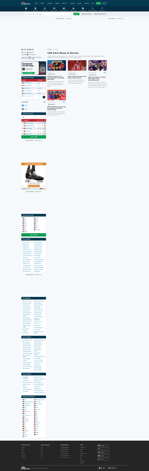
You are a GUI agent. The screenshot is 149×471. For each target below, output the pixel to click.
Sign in (104, 3)
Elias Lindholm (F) (28, 90)
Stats (36, 3)
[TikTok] (33, 50)
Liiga (37, 225)
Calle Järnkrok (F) (27, 83)
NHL (39, 90)
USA (22, 451)
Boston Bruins (26, 244)
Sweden (23, 447)
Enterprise (82, 461)
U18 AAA (49, 49)
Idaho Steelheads (26, 358)
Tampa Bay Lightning (38, 259)
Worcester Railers (38, 369)
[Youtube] (30, 50)
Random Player (87, 14)
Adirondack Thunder (27, 340)
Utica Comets (37, 329)
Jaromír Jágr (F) (27, 88)
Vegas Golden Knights (39, 267)
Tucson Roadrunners (38, 327)
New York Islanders (38, 244)
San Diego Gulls (37, 314)
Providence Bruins (38, 309)
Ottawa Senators (38, 248)
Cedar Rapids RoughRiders (25, 377)
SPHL (25, 224)
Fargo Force (25, 387)
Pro (93, 3)
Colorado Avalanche (27, 253)
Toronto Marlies (37, 325)
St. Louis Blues (37, 257)
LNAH (37, 425)
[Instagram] (28, 50)
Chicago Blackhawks (27, 251)
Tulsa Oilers (36, 364)
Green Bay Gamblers (27, 389)
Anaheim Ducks (26, 242)
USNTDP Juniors (37, 388)
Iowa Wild (25, 331)
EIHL (37, 405)
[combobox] (50, 13)
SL (24, 425)
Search (76, 14)
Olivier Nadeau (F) (28, 85)
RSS (81, 459)
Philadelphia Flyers (38, 249)
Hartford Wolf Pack (27, 323)
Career (81, 463)
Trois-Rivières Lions (38, 362)
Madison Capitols (38, 377)
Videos (57, 3)
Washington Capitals (38, 269)
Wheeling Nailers (38, 366)
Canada (22, 449)
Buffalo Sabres (26, 246)
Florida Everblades (27, 349)
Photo (81, 455)
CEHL (37, 407)
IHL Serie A (38, 401)
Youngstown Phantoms (39, 392)
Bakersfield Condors (27, 303)
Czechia (39, 88)
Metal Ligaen (27, 411)
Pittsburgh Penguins (38, 251)
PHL (37, 411)
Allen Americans (26, 342)
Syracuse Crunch (38, 321)
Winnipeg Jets (37, 271)
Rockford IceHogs (38, 312)
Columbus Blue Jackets (28, 255)
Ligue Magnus (39, 403)
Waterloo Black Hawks (39, 390)
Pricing (87, 3)
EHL (25, 413)
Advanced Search (101, 14)
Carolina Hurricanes (27, 249)
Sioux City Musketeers (39, 382)
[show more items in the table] (44, 97)
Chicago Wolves (26, 310)
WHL (25, 227)
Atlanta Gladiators (27, 344)
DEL (25, 426)
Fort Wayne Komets (27, 351)
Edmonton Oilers (26, 261)
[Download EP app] (33, 68)
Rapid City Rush (37, 345)
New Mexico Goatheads (39, 340)
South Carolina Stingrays (37, 353)
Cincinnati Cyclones (27, 347)
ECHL (25, 222)
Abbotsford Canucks (27, 301)
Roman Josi (28, 131)
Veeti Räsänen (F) (28, 93)
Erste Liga (38, 409)
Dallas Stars (25, 257)
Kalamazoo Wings (26, 364)
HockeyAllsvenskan (28, 401)
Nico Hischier (29, 134)
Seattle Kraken (37, 255)
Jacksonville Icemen (27, 362)
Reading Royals (37, 347)
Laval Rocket (25, 332)
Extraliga (38, 229)
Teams (42, 3)
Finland (22, 453)
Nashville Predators (27, 271)
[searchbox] (50, 13)
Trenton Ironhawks (38, 360)
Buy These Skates (33, 186)
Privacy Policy (83, 453)
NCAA (25, 225)
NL (36, 227)
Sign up (98, 3)
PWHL (37, 434)
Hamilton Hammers (27, 321)
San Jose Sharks (37, 253)
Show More (33, 137)
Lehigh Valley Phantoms (39, 301)
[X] (25, 50)
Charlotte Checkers (27, 309)
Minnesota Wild (26, 267)
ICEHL (25, 436)
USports (37, 426)
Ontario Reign (37, 307)
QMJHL (25, 231)
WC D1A (26, 434)
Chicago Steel (26, 380)
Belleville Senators (27, 305)
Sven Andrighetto (30, 123)
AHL (25, 220)
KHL (37, 222)
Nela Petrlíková (32, 54)
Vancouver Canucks (38, 265)
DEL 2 (25, 428)
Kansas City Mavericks (28, 366)
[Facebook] (22, 50)
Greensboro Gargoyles (28, 353)
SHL (39, 83)
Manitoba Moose (37, 303)
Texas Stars (36, 323)
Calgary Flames (26, 248)
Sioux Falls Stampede (38, 384)
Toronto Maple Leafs (38, 261)
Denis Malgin (29, 128)
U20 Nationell (27, 403)
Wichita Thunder (37, 367)
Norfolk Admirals (37, 342)
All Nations (23, 457)
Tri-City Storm (37, 386)
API (81, 457)
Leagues (49, 3)
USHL (37, 218)
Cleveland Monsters (27, 312)
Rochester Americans (39, 310)
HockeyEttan (27, 405)
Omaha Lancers (37, 381)
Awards (79, 3)
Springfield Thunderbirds (37, 319)
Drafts (63, 3)
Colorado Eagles (26, 318)
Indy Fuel (25, 360)
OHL (25, 229)
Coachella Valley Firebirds (26, 315)
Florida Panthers (26, 263)
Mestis (39, 93)
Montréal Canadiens (27, 269)
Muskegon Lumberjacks (39, 379)
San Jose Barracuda (38, 316)
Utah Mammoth (37, 263)
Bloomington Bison (27, 345)
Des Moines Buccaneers (28, 382)
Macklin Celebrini (30, 125)
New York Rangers (38, 246)
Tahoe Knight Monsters (39, 356)
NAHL (37, 220)
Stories (72, 3)
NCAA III (38, 423)
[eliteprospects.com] (25, 3)
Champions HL (27, 415)
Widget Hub (82, 447)
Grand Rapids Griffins (27, 320)
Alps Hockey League (40, 399)
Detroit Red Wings (27, 259)
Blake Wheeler (34, 57)
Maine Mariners (26, 368)
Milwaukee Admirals (38, 305)
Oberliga (26, 430)
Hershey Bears (26, 329)
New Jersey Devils (38, 242)
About (81, 449)
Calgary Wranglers (27, 307)
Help (81, 451)
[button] (102, 9)
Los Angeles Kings (27, 265)
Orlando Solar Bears (38, 344)
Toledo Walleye (37, 358)
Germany (23, 455)
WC (25, 432)
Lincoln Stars (25, 391)
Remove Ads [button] (120, 18)
